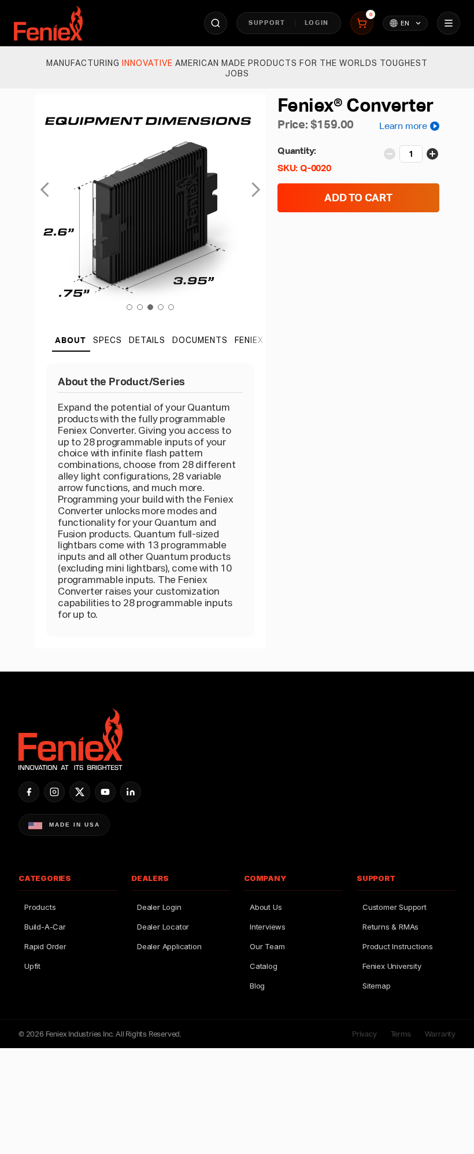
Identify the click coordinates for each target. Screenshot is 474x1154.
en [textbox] (405, 23)
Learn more (403, 125)
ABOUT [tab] (70, 340)
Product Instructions (397, 946)
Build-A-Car (45, 926)
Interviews (268, 926)
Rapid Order (45, 946)
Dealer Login (159, 907)
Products (39, 907)
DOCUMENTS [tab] (200, 340)
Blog (257, 985)
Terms (401, 1034)
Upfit (32, 966)
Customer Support (394, 907)
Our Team (267, 946)
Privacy (364, 1034)
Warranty (440, 1034)
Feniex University (391, 966)
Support (267, 22)
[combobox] (405, 23)
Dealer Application (169, 946)
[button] (129, 307)
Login (317, 22)
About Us (266, 907)
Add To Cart (358, 197)
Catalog (263, 966)
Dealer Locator (163, 926)
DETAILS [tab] (147, 340)
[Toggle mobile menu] (448, 23)
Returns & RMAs (390, 926)
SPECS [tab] (107, 340)
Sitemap (376, 985)
